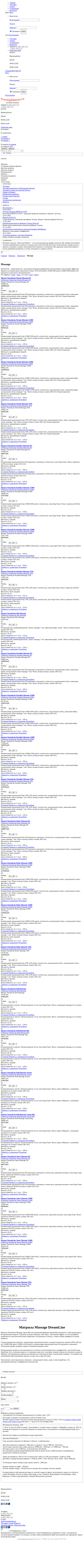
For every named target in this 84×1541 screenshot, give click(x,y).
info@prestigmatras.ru (8, 1521)
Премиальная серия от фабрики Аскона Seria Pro (21, 223)
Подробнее (30, 304)
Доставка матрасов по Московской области (19, 188)
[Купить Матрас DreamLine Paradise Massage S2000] (5, 748)
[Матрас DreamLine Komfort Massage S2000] (17, 531)
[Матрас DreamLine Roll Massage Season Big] (18, 1116)
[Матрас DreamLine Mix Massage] (13, 615)
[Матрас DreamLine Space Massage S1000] (16, 1200)
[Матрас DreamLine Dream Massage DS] (16, 280)
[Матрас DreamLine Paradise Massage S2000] (17, 739)
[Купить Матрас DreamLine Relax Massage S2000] (5, 915)
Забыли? (13, 28)
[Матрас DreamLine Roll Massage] (13, 991)
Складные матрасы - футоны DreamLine (17, 235)
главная (12, 3)
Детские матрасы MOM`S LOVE (15, 212)
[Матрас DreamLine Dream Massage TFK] (16, 406)
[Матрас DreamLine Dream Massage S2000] (17, 364)
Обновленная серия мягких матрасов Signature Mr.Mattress (24, 229)
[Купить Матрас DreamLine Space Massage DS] (5, 1167)
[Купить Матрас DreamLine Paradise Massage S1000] (5, 706)
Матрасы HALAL (9, 217)
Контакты (13, 10)
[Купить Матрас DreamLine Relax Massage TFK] (5, 957)
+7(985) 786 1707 (16, 48)
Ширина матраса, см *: (9, 1383)
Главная (4, 256)
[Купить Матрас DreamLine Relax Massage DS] (5, 831)
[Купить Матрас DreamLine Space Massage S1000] (5, 1209)
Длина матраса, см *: (8, 1387)
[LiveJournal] (9, 1504)
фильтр (11, 148)
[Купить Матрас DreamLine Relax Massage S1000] (5, 873)
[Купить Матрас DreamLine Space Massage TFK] (5, 1293)
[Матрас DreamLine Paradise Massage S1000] (17, 697)
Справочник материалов (12, 200)
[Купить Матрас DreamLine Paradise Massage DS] (5, 664)
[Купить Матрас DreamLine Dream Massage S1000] (5, 330)
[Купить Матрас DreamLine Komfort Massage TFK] (5, 582)
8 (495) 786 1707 (22, 46)
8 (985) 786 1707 (7, 1517)
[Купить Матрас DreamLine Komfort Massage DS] (5, 456)
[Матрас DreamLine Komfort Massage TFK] (17, 573)
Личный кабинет (7, 1525)
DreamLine (21, 256)
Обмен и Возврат (9, 192)
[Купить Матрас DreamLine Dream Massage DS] (5, 288)
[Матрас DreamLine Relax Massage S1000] (16, 865)
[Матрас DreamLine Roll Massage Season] (16, 1074)
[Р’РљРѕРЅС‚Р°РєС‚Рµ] (2, 1504)
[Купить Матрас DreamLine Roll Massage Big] (5, 1041)
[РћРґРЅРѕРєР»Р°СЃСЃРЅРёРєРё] (4, 1504)
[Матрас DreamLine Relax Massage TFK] (16, 949)
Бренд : (3, 1399)
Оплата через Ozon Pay (11, 196)
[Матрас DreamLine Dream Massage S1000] (17, 322)
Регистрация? (14, 35)
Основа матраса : (7, 1395)
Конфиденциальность (11, 194)
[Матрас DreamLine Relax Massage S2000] (16, 907)
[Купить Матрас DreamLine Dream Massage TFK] (5, 414)
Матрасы (12, 256)
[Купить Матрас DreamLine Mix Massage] (5, 622)
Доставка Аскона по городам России (16, 190)
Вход (11, 12)
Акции (12, 6)
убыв (18, 275)
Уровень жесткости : (8, 1391)
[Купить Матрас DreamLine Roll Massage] (5, 999)
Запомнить (16, 31)
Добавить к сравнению (17, 304)
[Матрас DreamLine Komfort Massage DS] (16, 448)
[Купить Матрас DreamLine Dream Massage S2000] (5, 372)
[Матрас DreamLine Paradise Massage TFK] (17, 781)
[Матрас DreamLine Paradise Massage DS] (16, 655)
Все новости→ (8, 208)
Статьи (5, 198)
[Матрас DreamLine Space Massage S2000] (16, 1242)
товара (4, 137)
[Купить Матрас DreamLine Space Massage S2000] (5, 1251)
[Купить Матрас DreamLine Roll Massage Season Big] (5, 1125)
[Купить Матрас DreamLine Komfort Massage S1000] (5, 498)
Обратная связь (15, 50)
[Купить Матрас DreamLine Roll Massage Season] (5, 1083)
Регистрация (14, 20)
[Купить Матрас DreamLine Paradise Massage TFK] (5, 789)
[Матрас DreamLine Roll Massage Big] (15, 1033)
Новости (6, 202)
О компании (14, 8)
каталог (4, 148)
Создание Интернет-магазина (25, 1539)
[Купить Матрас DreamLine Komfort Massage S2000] (5, 540)
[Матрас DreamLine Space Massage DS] (15, 1158)
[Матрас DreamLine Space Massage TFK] (16, 1284)
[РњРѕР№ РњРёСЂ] (7, 1504)
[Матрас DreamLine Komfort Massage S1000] (17, 489)
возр (13, 275)
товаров (12, 144)
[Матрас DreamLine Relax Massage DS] (15, 823)
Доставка (13, 5)
